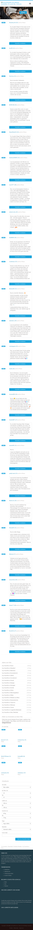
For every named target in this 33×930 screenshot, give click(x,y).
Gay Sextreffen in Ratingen (16, 682)
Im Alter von (5, 790)
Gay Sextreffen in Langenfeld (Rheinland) (16, 709)
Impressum (21, 928)
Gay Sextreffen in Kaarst (16, 665)
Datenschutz (16, 928)
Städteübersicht (7, 871)
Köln (5, 884)
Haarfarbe (4, 826)
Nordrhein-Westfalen (18, 846)
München (6, 886)
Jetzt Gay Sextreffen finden (23, 839)
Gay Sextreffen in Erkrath (16, 680)
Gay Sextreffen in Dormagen (16, 685)
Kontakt (11, 928)
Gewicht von (5, 810)
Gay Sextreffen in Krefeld (16, 687)
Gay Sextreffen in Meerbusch (16, 670)
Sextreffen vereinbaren (20, 43)
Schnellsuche (6, 869)
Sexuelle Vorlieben (7, 875)
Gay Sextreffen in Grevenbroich (16, 678)
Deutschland (10, 846)
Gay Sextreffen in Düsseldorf (16, 668)
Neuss (23, 22)
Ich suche (4, 784)
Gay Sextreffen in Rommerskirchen (16, 700)
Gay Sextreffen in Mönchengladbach (16, 692)
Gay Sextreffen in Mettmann (16, 705)
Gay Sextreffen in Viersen (16, 707)
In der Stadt (4, 832)
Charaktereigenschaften (8, 873)
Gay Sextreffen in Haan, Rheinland (16, 712)
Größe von (4, 800)
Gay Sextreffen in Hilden (16, 695)
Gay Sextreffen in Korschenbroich (16, 673)
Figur (3, 821)
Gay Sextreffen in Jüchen (16, 690)
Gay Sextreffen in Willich (16, 675)
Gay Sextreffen (4, 846)
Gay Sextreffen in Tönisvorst (16, 702)
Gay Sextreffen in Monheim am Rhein (16, 697)
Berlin (5, 882)
